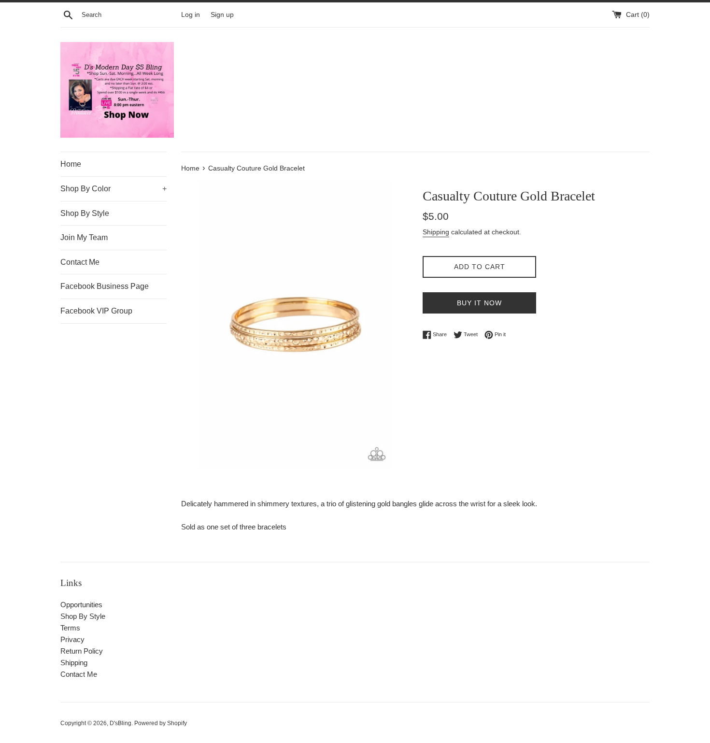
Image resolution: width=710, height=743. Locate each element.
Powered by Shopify (160, 723)
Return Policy (81, 651)
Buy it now (479, 303)
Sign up (222, 14)
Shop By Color (113, 189)
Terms (70, 628)
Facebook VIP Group (96, 311)
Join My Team (84, 237)
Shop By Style (84, 213)
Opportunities (81, 604)
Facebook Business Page (104, 286)
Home (70, 164)
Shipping (436, 232)
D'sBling (120, 723)
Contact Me (79, 262)
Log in (190, 14)
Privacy (72, 639)
